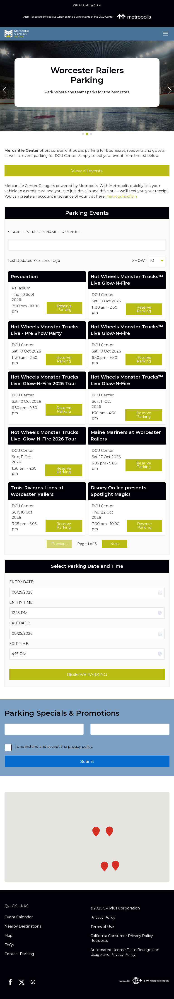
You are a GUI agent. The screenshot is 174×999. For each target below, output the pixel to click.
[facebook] (10, 982)
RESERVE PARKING (87, 674)
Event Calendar (19, 917)
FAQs (9, 945)
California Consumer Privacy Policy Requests (121, 938)
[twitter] (21, 982)
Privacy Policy (102, 917)
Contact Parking (19, 954)
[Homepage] (81, 34)
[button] (83, 134)
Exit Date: (19, 623)
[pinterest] (32, 982)
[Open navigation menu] (164, 33)
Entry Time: (21, 602)
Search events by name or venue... (44, 232)
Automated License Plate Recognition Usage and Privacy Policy (124, 952)
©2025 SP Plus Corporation (115, 908)
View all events (87, 170)
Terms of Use (102, 927)
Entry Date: (21, 582)
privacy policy (80, 746)
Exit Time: (19, 644)
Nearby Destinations (23, 926)
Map (8, 935)
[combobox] (157, 260)
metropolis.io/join (121, 196)
